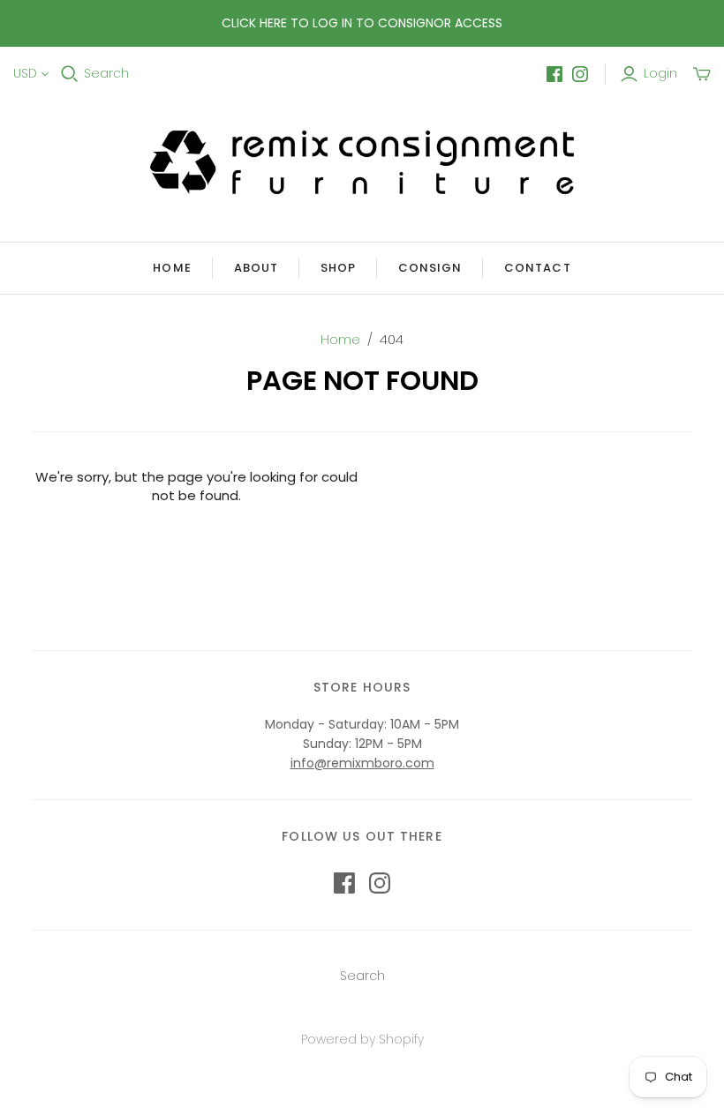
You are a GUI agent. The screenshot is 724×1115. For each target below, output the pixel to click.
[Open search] (70, 74)
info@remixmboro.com (362, 763)
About (256, 267)
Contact (537, 267)
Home (172, 267)
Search (106, 73)
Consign (430, 267)
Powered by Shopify (362, 1039)
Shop (338, 267)
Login (660, 73)
